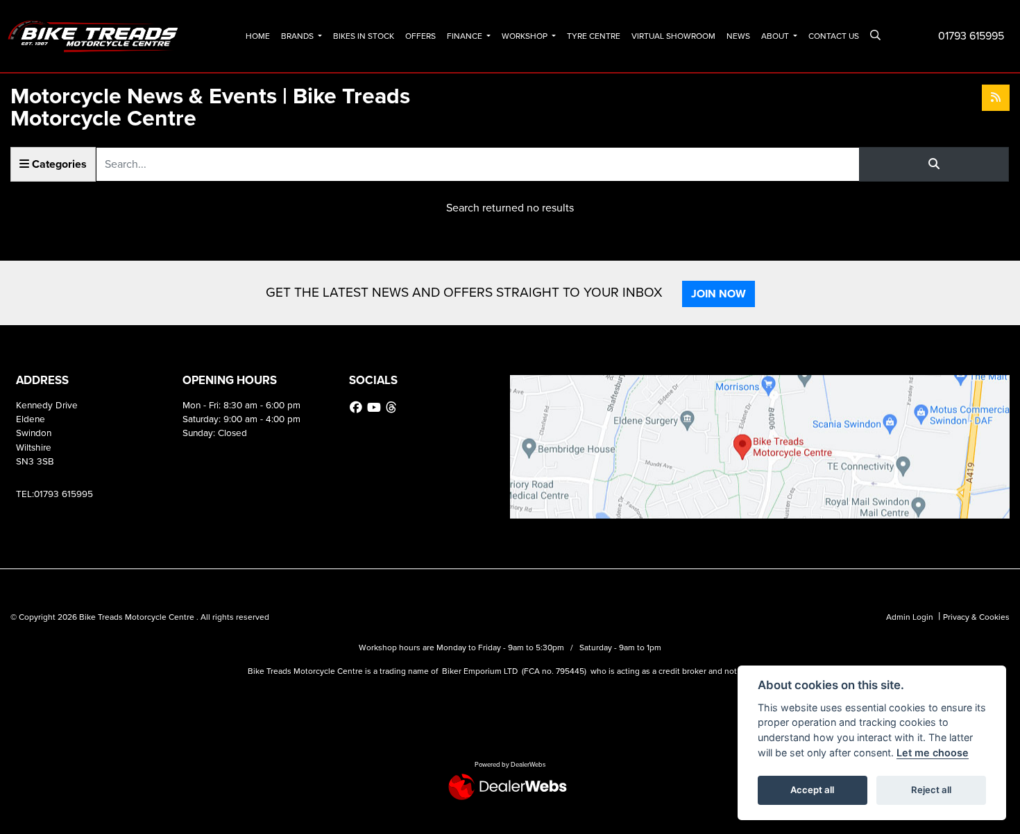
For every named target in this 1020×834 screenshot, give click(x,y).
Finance (465, 36)
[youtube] (375, 407)
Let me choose (932, 752)
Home (258, 36)
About (776, 36)
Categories (58, 164)
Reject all (931, 789)
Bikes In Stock (363, 36)
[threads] (392, 407)
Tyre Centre (593, 36)
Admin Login (909, 617)
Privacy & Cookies (976, 617)
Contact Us (833, 36)
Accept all (812, 789)
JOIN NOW (718, 294)
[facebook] (357, 407)
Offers (420, 36)
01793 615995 (971, 36)
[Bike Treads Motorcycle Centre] (94, 35)
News (738, 36)
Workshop (526, 36)
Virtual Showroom (673, 36)
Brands (298, 36)
